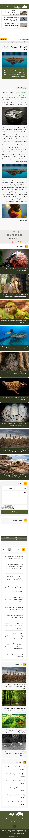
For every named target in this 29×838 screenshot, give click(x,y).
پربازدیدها (5, 550)
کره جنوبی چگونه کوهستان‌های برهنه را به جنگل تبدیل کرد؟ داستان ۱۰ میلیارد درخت (15, 731)
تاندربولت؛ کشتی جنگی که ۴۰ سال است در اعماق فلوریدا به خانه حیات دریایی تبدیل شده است (14, 347)
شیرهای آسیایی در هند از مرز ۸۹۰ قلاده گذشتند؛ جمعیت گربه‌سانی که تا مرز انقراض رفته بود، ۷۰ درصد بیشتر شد (14, 296)
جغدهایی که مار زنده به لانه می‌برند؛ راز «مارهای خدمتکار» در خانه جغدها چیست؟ (14, 373)
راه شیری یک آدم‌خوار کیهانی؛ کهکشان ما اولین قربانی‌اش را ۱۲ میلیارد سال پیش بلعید (15, 767)
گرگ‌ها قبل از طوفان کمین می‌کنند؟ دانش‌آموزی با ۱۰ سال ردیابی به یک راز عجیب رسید (11, 25)
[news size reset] (21, 88)
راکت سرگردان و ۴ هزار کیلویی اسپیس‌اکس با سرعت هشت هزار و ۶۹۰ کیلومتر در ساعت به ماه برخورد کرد (14, 781)
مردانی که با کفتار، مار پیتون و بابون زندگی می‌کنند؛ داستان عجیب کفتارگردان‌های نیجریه (11, 12)
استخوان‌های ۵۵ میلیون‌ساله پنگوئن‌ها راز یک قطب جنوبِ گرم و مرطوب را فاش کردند (15, 476)
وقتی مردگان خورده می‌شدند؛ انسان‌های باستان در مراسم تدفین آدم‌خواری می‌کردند (14, 424)
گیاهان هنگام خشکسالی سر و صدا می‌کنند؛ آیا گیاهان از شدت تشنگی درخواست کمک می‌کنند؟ (14, 450)
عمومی (19, 39)
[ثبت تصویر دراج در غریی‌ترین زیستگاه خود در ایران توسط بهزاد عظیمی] (14, 386)
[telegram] (21, 235)
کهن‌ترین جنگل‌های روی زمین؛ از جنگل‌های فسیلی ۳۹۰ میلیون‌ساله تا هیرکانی (14, 709)
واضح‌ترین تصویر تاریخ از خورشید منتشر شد (15, 774)
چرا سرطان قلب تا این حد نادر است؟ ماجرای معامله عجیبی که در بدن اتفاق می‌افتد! (15, 795)
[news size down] (24, 88)
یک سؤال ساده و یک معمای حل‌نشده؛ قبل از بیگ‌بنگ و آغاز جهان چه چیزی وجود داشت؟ (14, 802)
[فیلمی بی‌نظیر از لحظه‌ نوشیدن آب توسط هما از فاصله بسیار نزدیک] (14, 258)
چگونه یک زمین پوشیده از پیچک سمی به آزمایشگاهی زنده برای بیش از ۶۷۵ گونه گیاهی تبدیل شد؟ (14, 753)
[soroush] (11, 235)
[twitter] (18, 235)
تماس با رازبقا (3, 39)
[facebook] (8, 235)
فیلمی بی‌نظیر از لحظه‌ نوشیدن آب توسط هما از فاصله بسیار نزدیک (14, 269)
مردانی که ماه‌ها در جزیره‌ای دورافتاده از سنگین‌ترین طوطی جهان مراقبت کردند (13, 321)
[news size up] (18, 88)
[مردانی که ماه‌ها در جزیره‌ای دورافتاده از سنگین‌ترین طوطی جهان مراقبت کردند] (14, 309)
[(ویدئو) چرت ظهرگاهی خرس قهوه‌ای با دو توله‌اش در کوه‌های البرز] (14, 532)
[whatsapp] (16, 235)
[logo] (21, 7)
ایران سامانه (11, 836)
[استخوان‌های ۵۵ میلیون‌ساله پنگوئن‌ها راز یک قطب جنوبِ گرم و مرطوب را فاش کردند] (14, 464)
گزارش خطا (17, 242)
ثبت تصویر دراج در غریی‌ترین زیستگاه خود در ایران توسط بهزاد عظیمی (14, 398)
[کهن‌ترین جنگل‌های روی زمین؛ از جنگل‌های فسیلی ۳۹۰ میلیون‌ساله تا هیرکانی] (14, 698)
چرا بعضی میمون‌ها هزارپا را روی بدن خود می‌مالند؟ (14, 655)
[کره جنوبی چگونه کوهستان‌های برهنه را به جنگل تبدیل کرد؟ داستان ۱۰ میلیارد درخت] (14, 720)
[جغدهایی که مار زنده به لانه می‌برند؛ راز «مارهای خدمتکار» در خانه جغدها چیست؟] (14, 361)
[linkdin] (13, 235)
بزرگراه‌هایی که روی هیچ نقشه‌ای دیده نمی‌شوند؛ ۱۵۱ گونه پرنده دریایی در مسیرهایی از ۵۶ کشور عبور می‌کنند (11, 19)
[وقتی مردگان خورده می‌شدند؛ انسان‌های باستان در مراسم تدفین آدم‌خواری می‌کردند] (14, 412)
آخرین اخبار (19, 550)
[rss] (14, 826)
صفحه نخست (25, 39)
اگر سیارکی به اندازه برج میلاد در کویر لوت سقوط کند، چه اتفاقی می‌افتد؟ (15, 788)
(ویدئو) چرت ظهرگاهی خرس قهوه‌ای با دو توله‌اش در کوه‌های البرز (15, 538)
